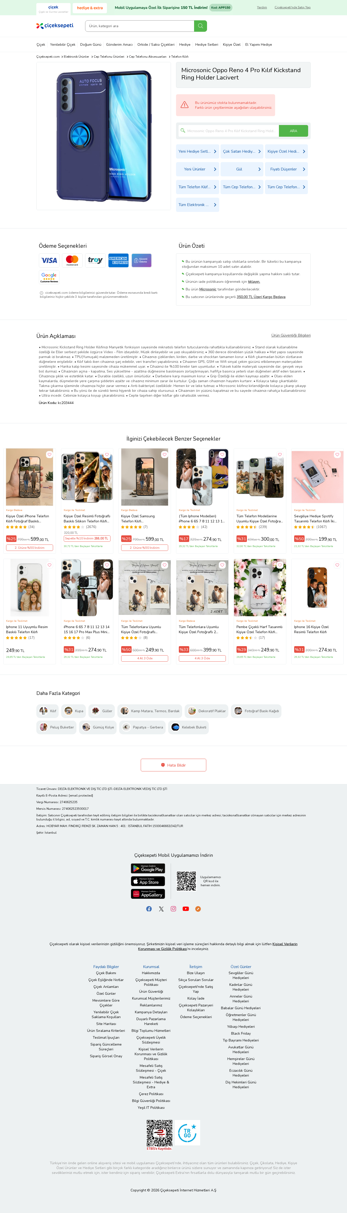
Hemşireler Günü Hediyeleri (241, 1061)
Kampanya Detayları (151, 1012)
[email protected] (81, 796)
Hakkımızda (151, 973)
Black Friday (241, 1033)
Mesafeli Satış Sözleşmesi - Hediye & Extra (151, 1082)
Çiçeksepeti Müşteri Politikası (151, 982)
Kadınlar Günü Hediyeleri (240, 987)
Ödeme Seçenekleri (196, 1017)
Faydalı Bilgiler (106, 967)
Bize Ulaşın (196, 973)
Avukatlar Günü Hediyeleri (241, 1049)
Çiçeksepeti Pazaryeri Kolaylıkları (196, 1008)
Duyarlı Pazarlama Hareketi (151, 1021)
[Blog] (197, 908)
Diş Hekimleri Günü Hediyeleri (241, 1085)
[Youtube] (185, 908)
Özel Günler (106, 993)
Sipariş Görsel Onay (106, 1056)
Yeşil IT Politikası (151, 1107)
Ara (200, 26)
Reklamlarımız (151, 1005)
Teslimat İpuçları (106, 1037)
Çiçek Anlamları (106, 986)
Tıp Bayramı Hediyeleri (241, 1040)
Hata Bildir (176, 765)
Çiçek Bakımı (106, 973)
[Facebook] (149, 908)
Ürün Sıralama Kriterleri (106, 1030)
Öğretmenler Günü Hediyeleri (241, 1017)
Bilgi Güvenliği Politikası (151, 1100)
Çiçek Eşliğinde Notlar (106, 979)
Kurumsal (151, 967)
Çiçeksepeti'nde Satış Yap (293, 7)
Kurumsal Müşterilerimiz (151, 998)
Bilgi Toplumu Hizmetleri (151, 1030)
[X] (161, 908)
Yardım (262, 7)
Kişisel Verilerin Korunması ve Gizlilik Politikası (151, 1054)
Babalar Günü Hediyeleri (241, 1008)
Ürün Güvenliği (151, 991)
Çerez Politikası (151, 1094)
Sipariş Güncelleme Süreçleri (106, 1047)
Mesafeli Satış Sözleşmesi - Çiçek (151, 1068)
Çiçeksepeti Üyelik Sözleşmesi (151, 1040)
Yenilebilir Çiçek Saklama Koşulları (106, 1014)
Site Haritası (106, 1023)
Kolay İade (195, 998)
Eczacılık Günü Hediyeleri (241, 1073)
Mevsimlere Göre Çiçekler (106, 1003)
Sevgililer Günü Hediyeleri (241, 975)
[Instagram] (173, 908)
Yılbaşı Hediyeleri (241, 1026)
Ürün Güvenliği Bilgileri (291, 335)
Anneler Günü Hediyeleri (241, 999)
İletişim (196, 967)
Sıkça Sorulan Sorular (196, 979)
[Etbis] (159, 1134)
